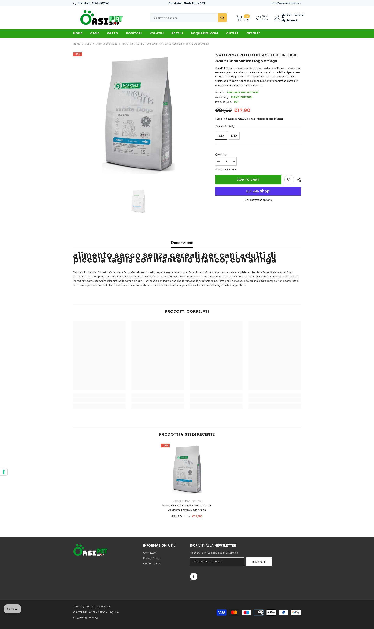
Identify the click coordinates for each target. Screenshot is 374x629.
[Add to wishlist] (289, 179)
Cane (88, 43)
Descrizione (182, 243)
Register (298, 15)
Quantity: (221, 154)
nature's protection (242, 92)
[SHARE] (297, 179)
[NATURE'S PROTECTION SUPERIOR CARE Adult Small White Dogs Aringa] (187, 470)
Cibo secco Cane (106, 43)
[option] (138, 115)
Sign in (285, 16)
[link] (99, 400)
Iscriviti (259, 561)
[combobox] (184, 17)
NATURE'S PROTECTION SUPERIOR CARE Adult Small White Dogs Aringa (187, 507)
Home (76, 43)
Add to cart (248, 179)
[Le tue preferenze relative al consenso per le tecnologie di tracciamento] (3, 471)
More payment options (258, 199)
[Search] (188, 17)
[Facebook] (193, 576)
